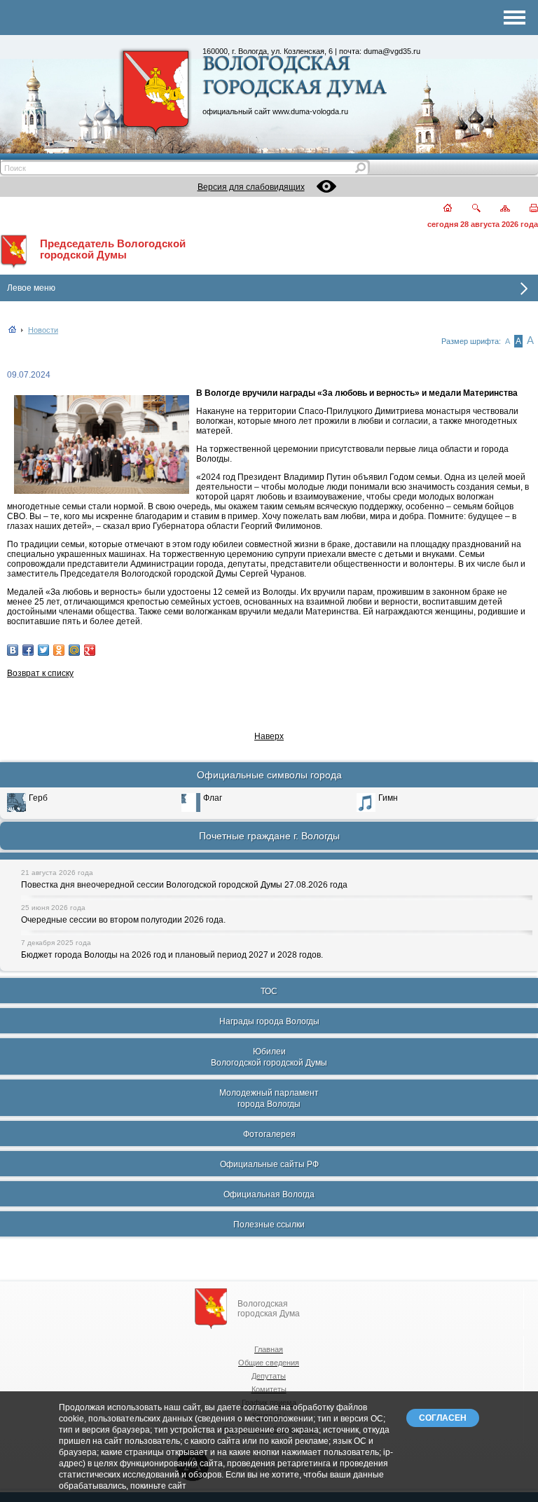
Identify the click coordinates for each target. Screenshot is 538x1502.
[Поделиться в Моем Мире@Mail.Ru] (74, 650)
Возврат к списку (40, 673)
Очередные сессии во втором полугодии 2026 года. (123, 920)
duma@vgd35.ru (392, 51)
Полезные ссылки (269, 1224)
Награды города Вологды (269, 1021)
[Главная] (439, 209)
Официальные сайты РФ (269, 1164)
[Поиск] (467, 209)
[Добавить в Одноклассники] (58, 650)
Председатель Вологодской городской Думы (113, 249)
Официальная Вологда (269, 1194)
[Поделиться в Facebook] (28, 650)
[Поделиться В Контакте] (12, 650)
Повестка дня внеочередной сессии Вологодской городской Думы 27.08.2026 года (184, 885)
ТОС (269, 991)
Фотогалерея (269, 1134)
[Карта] (497, 209)
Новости (43, 330)
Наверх (269, 736)
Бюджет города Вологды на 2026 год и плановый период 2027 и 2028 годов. (172, 955)
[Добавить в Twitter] (43, 650)
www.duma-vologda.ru (310, 111)
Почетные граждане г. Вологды (269, 835)
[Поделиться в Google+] (89, 650)
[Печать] (525, 209)
